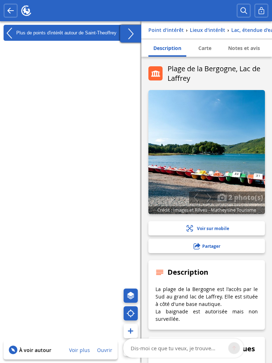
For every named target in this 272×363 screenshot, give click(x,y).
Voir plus (79, 350)
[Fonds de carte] (131, 296)
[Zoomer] (131, 331)
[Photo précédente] (195, 197)
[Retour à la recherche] (11, 11)
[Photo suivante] (208, 197)
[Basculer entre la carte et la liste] (130, 34)
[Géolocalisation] (131, 313)
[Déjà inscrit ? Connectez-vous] (261, 11)
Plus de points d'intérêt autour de (66, 32)
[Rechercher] (244, 11)
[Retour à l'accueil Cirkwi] (26, 10)
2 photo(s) (245, 197)
